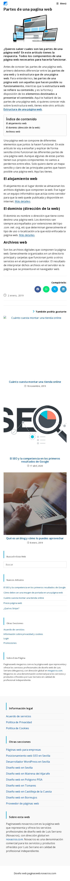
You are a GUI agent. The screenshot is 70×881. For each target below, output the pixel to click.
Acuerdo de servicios (14, 629)
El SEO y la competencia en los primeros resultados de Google (35, 460)
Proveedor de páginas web (22, 803)
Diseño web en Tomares (21, 785)
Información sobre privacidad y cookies (23, 634)
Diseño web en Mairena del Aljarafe (28, 773)
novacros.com (14, 839)
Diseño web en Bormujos (21, 797)
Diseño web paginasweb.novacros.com (35, 873)
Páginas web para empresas (23, 749)
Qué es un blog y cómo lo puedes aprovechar (35, 538)
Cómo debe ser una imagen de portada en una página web (33, 592)
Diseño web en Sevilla (19, 767)
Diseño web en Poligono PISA (24, 779)
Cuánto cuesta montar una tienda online (35, 381)
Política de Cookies (17, 728)
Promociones (10, 642)
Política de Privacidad (19, 722)
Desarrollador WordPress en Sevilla (28, 761)
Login (6, 638)
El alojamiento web (16, 123)
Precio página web (13, 603)
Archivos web (13, 131)
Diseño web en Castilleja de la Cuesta (29, 791)
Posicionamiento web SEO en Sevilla (28, 755)
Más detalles (22, 201)
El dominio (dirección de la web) (23, 127)
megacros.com (55, 670)
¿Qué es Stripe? (11, 608)
